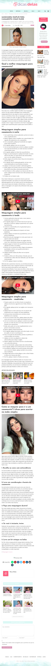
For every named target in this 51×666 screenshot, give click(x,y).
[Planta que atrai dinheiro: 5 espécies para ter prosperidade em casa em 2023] (7, 603)
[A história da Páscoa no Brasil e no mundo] (7, 590)
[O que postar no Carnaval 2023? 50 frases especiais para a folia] (28, 603)
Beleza (26, 11)
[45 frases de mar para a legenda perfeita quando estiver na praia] (17, 590)
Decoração (25, 657)
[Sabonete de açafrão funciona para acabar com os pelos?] (29, 375)
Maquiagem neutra (7, 552)
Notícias (18, 11)
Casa (33, 11)
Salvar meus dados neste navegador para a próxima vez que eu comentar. (18, 643)
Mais (39, 11)
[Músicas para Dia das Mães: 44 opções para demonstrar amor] (7, 375)
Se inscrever (44, 41)
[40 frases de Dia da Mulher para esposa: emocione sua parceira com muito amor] (28, 590)
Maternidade (33, 657)
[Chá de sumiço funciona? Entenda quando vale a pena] (40, 71)
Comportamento (17, 657)
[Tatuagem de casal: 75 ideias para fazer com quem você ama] (40, 62)
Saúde (44, 657)
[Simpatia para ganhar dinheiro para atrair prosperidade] (18, 375)
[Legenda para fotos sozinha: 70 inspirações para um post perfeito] (40, 52)
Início (11, 11)
